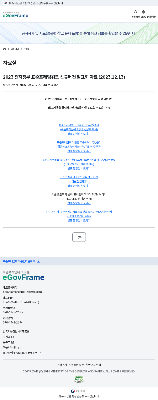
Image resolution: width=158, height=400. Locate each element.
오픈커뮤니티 (10, 347)
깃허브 (6, 337)
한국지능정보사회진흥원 (16, 331)
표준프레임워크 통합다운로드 (19, 261)
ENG (143, 17)
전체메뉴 (151, 17)
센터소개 (62, 365)
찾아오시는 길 (93, 365)
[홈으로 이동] (4, 49)
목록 (79, 237)
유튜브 (6, 342)
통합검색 (135, 17)
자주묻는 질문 (76, 365)
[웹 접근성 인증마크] (79, 379)
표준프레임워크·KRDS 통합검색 (20, 353)
